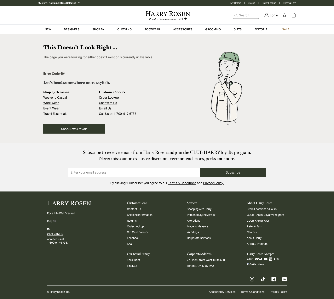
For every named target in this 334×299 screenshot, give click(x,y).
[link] (271, 15)
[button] (236, 15)
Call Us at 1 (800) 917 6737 (117, 114)
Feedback (133, 238)
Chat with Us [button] (108, 103)
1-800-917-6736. (57, 242)
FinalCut (132, 266)
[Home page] (167, 15)
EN (49, 221)
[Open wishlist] (284, 15)
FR (54, 221)
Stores (251, 3)
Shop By (98, 29)
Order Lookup (269, 3)
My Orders (235, 3)
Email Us (105, 108)
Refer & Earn (289, 3)
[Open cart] (294, 15)
